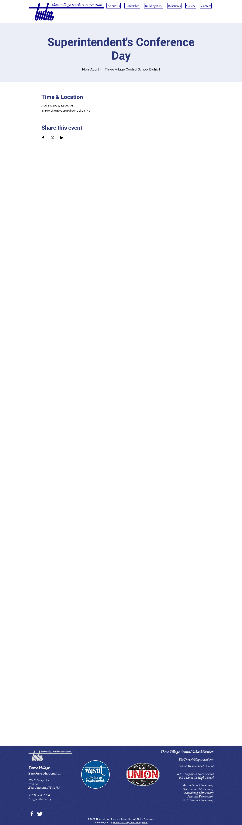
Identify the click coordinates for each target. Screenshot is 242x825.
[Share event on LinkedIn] (62, 137)
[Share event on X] (52, 137)
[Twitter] (40, 813)
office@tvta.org (41, 799)
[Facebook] (32, 813)
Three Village (39, 767)
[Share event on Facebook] (43, 137)
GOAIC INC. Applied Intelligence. (130, 822)
